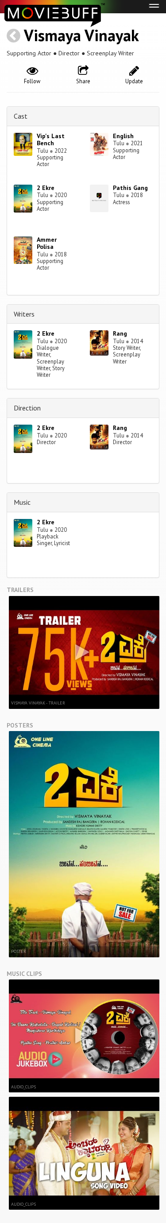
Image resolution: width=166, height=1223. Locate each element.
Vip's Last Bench (51, 139)
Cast (20, 116)
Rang (120, 333)
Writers (24, 314)
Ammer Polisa (47, 243)
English (123, 136)
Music (22, 502)
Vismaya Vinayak (81, 35)
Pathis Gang (130, 188)
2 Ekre (45, 188)
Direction (27, 407)
